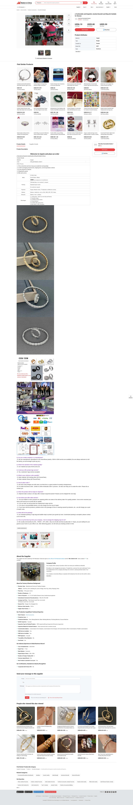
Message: (22, 686)
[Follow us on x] (107, 791)
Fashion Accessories (32, 10)
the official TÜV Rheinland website (57, 558)
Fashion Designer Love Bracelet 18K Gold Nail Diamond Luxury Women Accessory (74, 109)
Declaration (81, 800)
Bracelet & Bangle (42, 10)
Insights (95, 796)
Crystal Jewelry (46, 775)
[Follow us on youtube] (111, 791)
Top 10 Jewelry (44, 785)
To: (23, 682)
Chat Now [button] (107, 29)
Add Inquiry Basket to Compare (44, 58)
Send (27, 697)
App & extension (99, 7)
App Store (20, 791)
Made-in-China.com (60, 797)
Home (18, 10)
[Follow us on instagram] (109, 791)
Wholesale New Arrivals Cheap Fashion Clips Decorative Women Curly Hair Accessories (91, 84)
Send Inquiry (85, 29)
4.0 (100, 145)
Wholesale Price (75, 796)
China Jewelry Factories (23, 781)
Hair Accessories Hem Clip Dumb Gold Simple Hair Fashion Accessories (74, 84)
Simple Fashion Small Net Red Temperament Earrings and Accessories (107, 109)
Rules (115, 7)
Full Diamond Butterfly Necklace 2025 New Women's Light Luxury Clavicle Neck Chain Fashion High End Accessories (24, 84)
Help (92, 7)
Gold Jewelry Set (35, 785)
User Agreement (74, 800)
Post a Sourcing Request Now (55, 697)
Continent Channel (82, 796)
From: (23, 678)
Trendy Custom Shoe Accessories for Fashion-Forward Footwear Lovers (91, 109)
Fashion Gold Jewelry (81, 781)
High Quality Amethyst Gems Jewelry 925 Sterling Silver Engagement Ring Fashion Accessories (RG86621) (23, 133)
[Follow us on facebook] (105, 791)
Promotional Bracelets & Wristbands (25, 775)
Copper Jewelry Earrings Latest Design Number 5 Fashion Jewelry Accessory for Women (91, 133)
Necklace (38, 775)
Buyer (84, 7)
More (18, 787)
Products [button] (39, 3)
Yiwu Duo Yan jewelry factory (84, 18)
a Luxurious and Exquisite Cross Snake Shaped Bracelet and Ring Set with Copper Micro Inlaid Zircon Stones (87, 728)
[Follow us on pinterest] (113, 791)
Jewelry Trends (54, 785)
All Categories (21, 7)
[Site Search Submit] (85, 2)
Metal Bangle (55, 775)
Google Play (28, 791)
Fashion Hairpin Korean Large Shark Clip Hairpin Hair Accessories (24, 109)
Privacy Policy (87, 800)
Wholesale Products (66, 796)
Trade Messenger (38, 791)
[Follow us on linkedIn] (115, 791)
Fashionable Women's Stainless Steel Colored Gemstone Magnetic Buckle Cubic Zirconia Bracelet (25, 728)
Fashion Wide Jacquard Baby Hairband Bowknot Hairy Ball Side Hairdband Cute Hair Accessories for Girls (57, 133)
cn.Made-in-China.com (79, 797)
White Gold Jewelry (93, 781)
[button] (81, 2)
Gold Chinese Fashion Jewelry (106, 781)
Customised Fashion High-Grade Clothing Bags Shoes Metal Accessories (108, 133)
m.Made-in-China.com (70, 797)
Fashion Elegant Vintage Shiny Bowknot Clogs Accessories (40, 84)
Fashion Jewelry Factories (36, 781)
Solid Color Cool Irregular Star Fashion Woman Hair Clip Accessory (107, 84)
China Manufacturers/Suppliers (55, 796)
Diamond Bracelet (76, 775)
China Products (45, 796)
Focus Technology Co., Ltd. (57, 800)
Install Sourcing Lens (51, 791)
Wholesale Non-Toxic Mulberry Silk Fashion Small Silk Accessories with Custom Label (58, 109)
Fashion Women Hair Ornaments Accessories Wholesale (57, 84)
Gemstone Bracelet (65, 775)
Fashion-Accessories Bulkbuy (66, 785)
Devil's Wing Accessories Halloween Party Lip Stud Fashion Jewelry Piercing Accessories (41, 133)
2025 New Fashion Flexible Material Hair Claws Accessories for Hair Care (74, 133)
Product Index (90, 796)
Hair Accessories (30, 615)
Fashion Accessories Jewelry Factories (66, 781)
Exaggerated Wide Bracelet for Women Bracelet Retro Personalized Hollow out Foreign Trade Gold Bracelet (65, 728)
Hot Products (38, 796)
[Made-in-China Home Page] (24, 2)
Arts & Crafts (23, 10)
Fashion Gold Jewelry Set (23, 785)
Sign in (115, 3)
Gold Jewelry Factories (50, 781)
